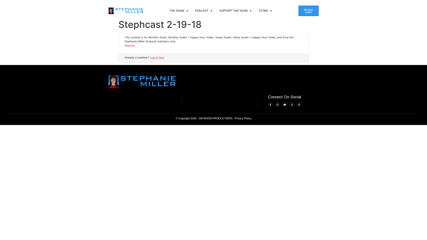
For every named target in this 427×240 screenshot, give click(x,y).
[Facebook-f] (270, 104)
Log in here (157, 57)
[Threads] (299, 104)
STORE (263, 10)
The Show (177, 10)
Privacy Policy (243, 118)
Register (130, 45)
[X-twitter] (292, 104)
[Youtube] (284, 104)
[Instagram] (277, 104)
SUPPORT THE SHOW (233, 10)
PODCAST (201, 10)
